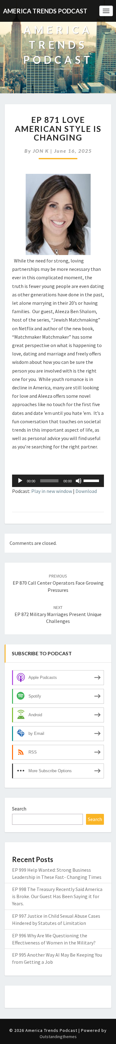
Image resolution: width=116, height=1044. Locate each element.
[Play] (20, 481)
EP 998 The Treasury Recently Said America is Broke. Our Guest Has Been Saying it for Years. (57, 896)
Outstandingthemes (58, 1036)
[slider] (92, 480)
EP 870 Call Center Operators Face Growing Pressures (58, 583)
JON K (41, 151)
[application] (58, 481)
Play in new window (51, 491)
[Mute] (78, 481)
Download (86, 491)
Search (19, 808)
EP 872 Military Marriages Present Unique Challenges (58, 614)
